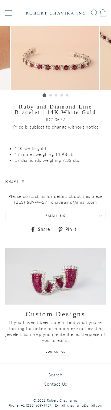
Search (55, 374)
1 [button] (44, 95)
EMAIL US (55, 216)
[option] (55, 58)
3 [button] (56, 95)
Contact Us (55, 384)
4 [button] (62, 95)
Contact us (55, 351)
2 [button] (50, 95)
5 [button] (67, 95)
